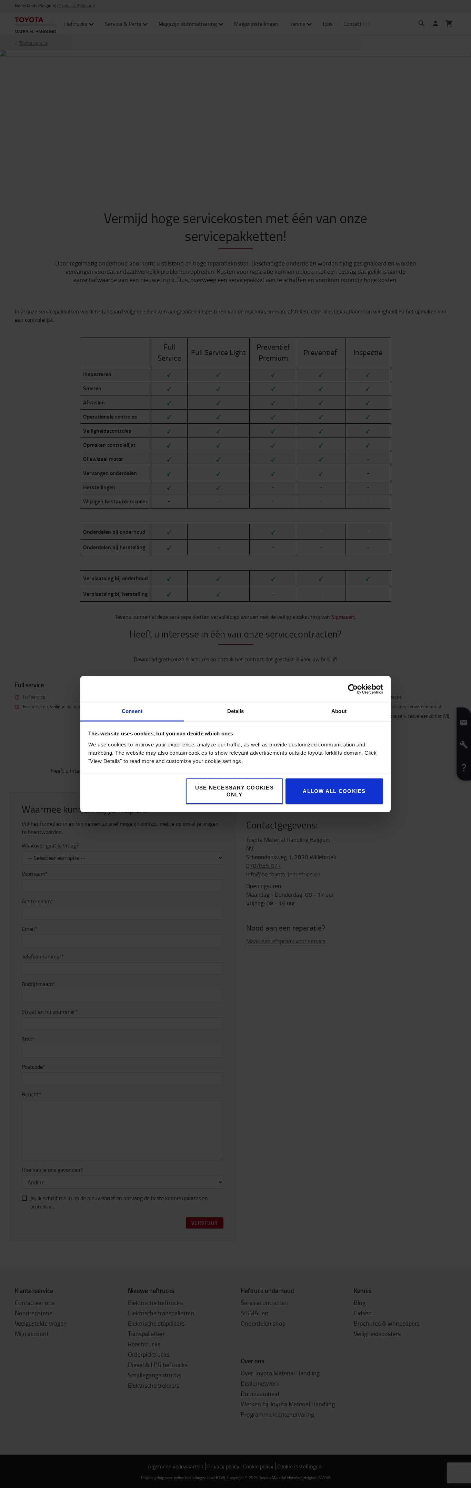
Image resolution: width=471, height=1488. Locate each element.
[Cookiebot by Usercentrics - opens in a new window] (353, 689)
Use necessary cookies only (234, 791)
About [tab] (339, 711)
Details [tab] (235, 711)
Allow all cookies (334, 791)
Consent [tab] (132, 711)
